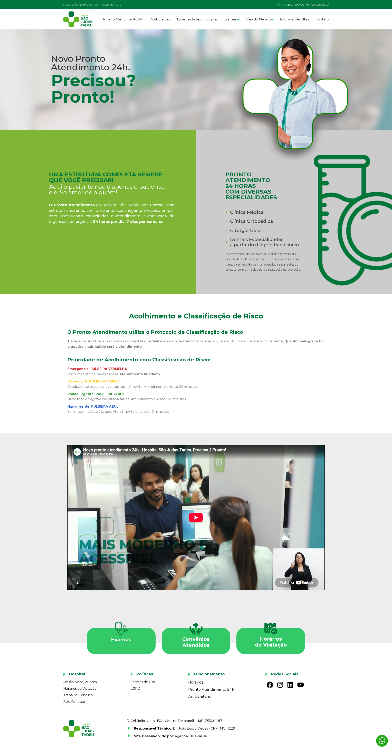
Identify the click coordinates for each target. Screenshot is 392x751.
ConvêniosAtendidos (195, 642)
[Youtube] (300, 684)
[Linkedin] (290, 684)
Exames (121, 639)
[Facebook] (270, 684)
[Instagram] (280, 684)
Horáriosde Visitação (271, 642)
